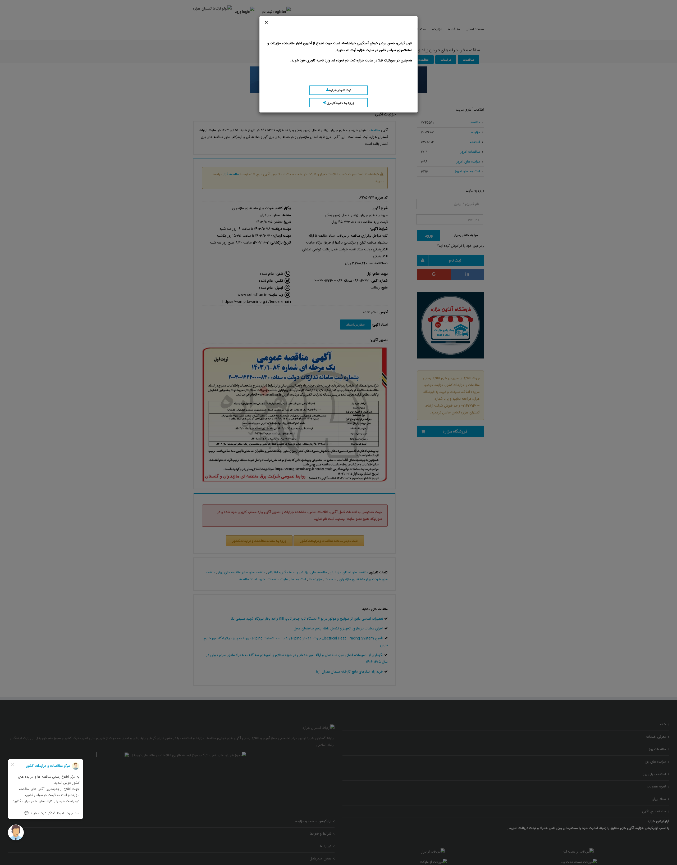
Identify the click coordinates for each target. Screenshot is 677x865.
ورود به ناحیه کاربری (340, 102)
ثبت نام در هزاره (340, 90)
